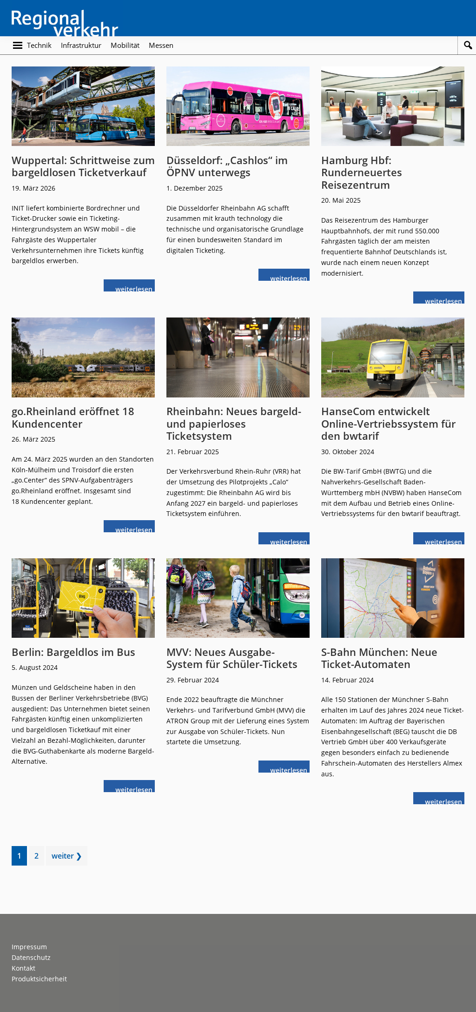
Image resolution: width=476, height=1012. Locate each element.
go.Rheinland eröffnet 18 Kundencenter (73, 417)
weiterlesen (136, 287)
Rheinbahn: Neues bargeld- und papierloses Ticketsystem (233, 423)
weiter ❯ (67, 856)
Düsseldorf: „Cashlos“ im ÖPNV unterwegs (227, 166)
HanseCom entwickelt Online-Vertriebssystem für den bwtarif (388, 423)
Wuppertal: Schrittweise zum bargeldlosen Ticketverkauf (83, 166)
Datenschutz (31, 957)
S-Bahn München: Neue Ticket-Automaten (379, 658)
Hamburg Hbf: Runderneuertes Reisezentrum (361, 172)
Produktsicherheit (39, 978)
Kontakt (23, 968)
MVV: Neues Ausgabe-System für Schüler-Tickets (232, 658)
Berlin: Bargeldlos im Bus (73, 652)
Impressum (29, 946)
